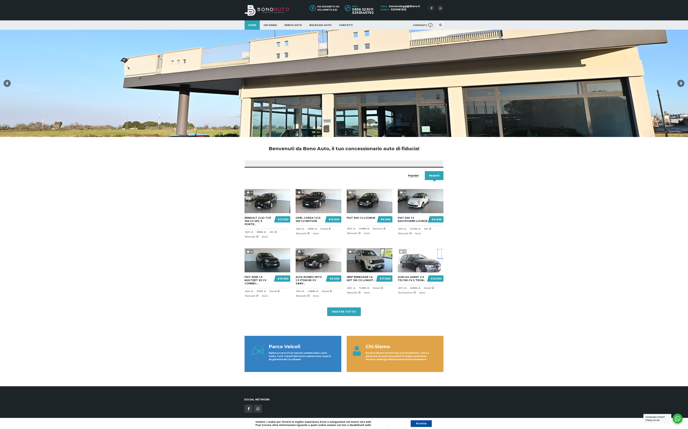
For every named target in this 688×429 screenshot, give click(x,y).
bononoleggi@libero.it (404, 6)
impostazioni (380, 425)
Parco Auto (293, 25)
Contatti (346, 25)
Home (252, 25)
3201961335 (398, 9)
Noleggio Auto (320, 25)
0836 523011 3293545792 (363, 11)
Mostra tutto (344, 311)
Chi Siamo (270, 25)
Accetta (421, 423)
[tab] (413, 175)
